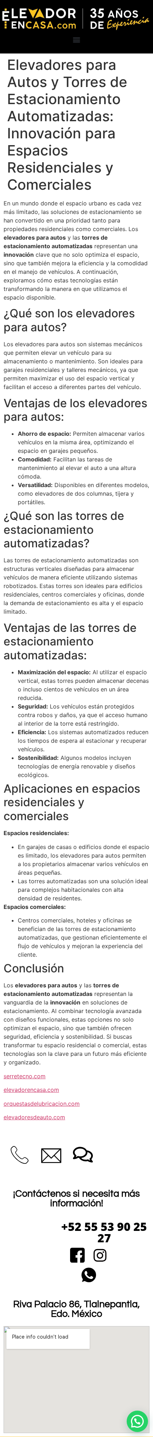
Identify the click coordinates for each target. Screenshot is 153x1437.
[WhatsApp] (88, 1276)
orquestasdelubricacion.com (42, 1103)
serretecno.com (25, 1076)
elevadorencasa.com (31, 1089)
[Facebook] (77, 1256)
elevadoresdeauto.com (34, 1117)
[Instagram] (99, 1256)
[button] (77, 40)
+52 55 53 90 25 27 (104, 1232)
